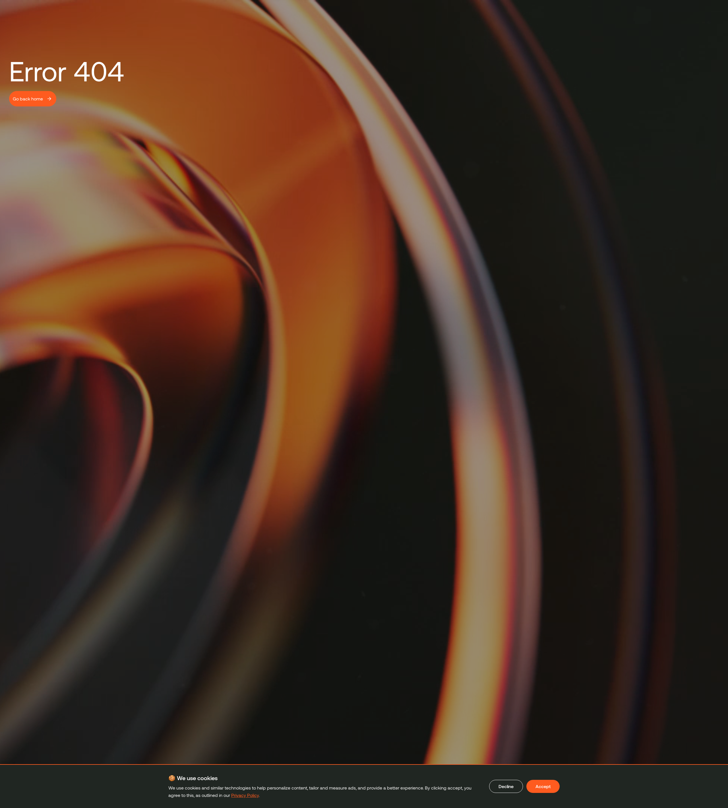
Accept (543, 786)
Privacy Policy (245, 795)
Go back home (28, 98)
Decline (506, 786)
